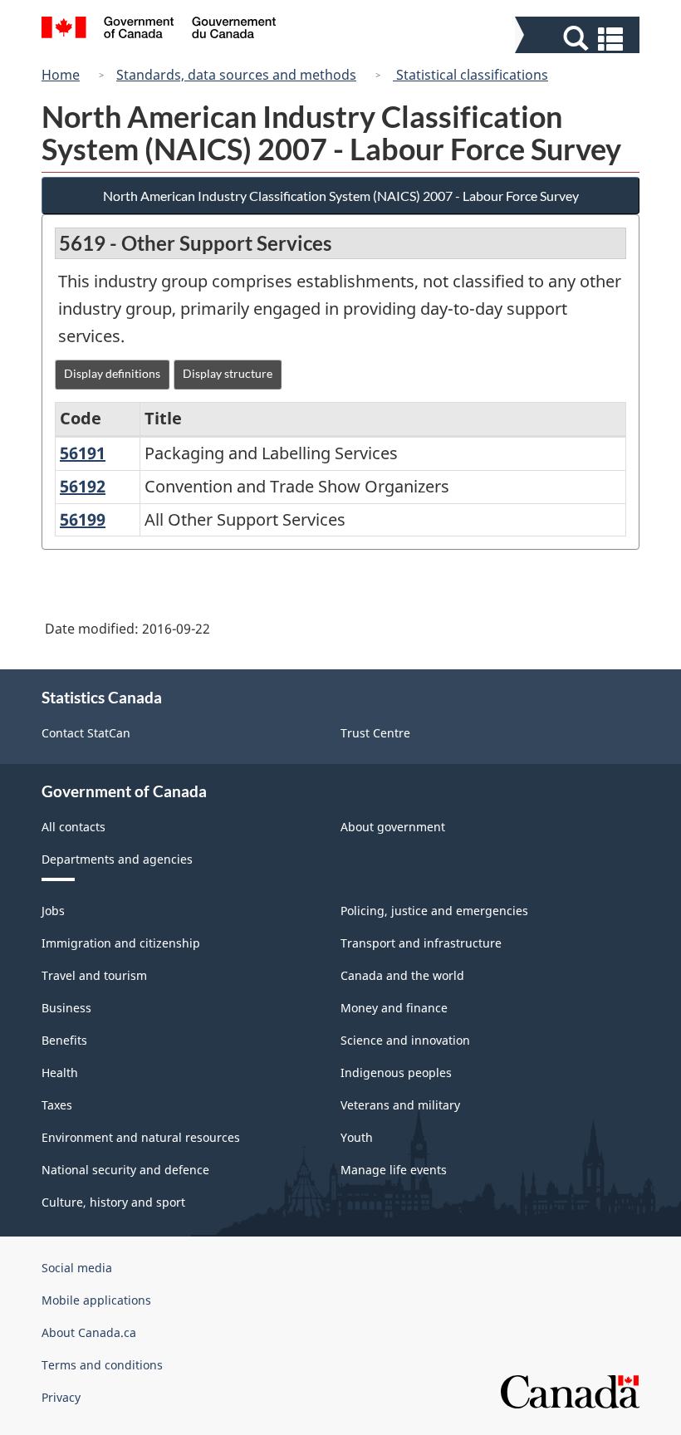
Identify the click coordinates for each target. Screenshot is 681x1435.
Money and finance (394, 1008)
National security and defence (125, 1170)
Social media (77, 1268)
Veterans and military (400, 1105)
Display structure (227, 373)
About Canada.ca (89, 1332)
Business (66, 1008)
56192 (82, 486)
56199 (82, 519)
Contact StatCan (86, 733)
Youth (356, 1137)
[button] (579, 38)
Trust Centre (375, 733)
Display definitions (112, 373)
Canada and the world (402, 975)
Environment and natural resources (141, 1137)
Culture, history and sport (113, 1202)
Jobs (53, 910)
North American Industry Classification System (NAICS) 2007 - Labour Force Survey (341, 195)
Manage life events (393, 1170)
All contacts (73, 827)
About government (392, 827)
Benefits (64, 1040)
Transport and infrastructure (421, 943)
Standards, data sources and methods (236, 75)
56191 (82, 453)
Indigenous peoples (396, 1072)
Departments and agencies (117, 859)
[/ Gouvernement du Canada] (159, 30)
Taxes (57, 1105)
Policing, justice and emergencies (434, 910)
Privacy (61, 1397)
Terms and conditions (102, 1365)
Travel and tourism (94, 975)
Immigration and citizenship (121, 943)
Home (61, 75)
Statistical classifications (470, 75)
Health (60, 1072)
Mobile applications (96, 1300)
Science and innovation (405, 1040)
